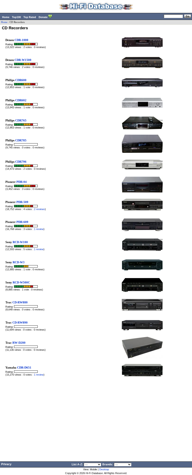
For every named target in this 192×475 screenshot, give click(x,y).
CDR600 (20, 80)
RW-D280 (19, 342)
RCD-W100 (20, 242)
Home (5, 17)
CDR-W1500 (23, 60)
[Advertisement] (96, 416)
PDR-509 (22, 202)
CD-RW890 (20, 322)
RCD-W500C (21, 282)
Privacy (6, 464)
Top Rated (29, 17)
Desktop (104, 469)
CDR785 (20, 140)
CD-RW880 (20, 302)
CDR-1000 (21, 40)
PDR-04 (21, 182)
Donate (43, 17)
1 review (39, 229)
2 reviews (39, 209)
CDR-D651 (24, 367)
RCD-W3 (19, 262)
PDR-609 (22, 222)
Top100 (16, 17)
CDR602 (20, 100)
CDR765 (20, 120)
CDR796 (20, 161)
